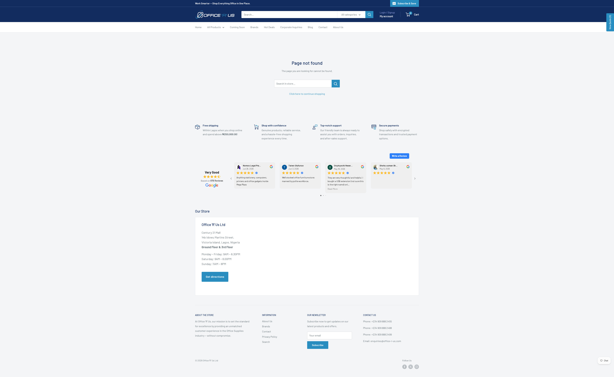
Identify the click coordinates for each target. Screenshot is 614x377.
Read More (333, 188)
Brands (254, 27)
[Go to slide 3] (325, 195)
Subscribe (317, 344)
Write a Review (399, 156)
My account (386, 16)
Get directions (215, 276)
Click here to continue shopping (307, 93)
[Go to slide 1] (320, 195)
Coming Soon (237, 27)
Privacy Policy (269, 336)
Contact (323, 27)
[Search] (369, 14)
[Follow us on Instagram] (416, 367)
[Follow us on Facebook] (404, 367)
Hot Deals (269, 27)
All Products (214, 27)
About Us (338, 27)
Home (198, 27)
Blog (310, 27)
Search (266, 341)
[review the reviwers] (271, 167)
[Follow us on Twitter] (410, 367)
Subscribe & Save (407, 3)
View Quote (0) (610, 22)
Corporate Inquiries (291, 27)
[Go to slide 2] (323, 195)
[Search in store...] (336, 83)
